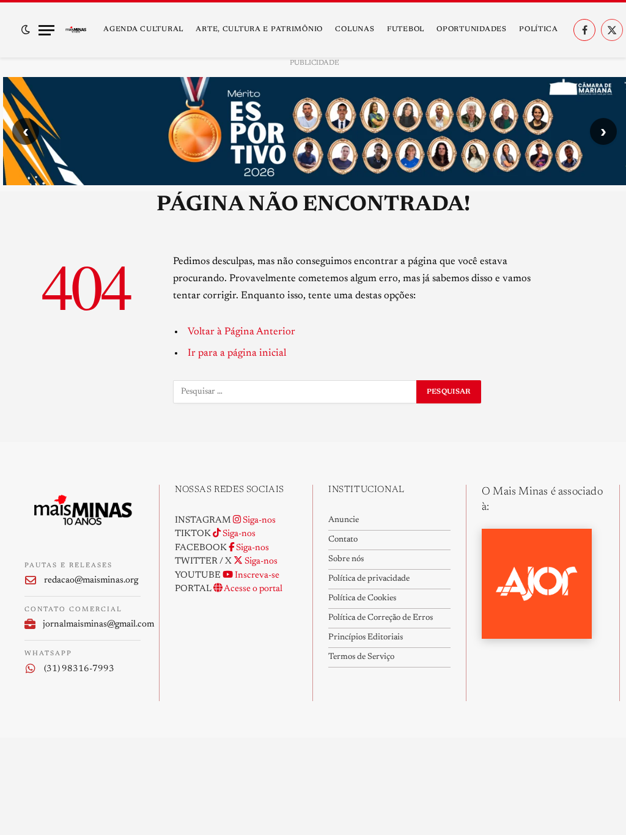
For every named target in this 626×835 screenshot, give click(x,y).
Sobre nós (346, 559)
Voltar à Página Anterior (241, 332)
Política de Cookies (362, 598)
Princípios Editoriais (365, 637)
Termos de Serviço (361, 657)
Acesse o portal (252, 589)
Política (538, 29)
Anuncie (343, 520)
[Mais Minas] (76, 30)
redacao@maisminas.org (91, 580)
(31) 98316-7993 (79, 669)
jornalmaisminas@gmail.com (92, 624)
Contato (343, 539)
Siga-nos (258, 520)
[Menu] (46, 30)
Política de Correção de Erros (380, 618)
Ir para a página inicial (237, 353)
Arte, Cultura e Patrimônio (259, 29)
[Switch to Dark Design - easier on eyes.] (25, 29)
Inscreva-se (256, 575)
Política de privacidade (369, 579)
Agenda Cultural (143, 29)
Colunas (354, 29)
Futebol (405, 29)
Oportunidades (471, 29)
